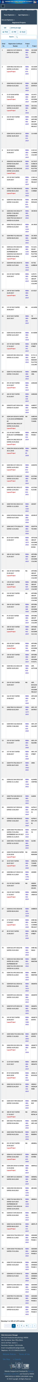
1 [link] (13, 1325)
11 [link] (26, 1325)
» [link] (34, 1325)
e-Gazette (17, 1359)
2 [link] (17, 1325)
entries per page (16, 28)
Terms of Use (24, 1354)
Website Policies (9, 1354)
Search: (11, 37)
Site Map (6, 1359)
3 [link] (21, 1325)
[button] (31, 10)
